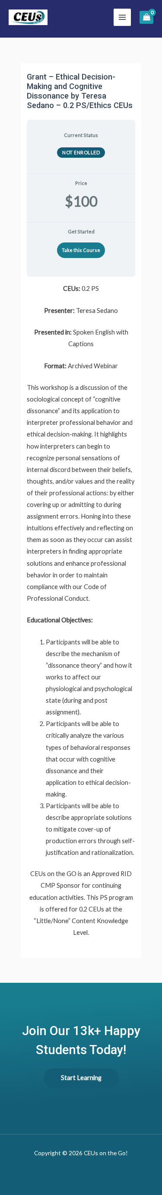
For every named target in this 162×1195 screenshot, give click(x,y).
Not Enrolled (81, 152)
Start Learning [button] (81, 1077)
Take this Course (81, 250)
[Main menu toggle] (122, 17)
